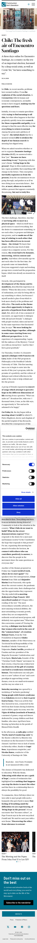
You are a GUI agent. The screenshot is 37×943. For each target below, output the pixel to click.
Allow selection (18, 506)
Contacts (18, 914)
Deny (18, 512)
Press (11, 920)
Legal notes (5, 939)
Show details (26, 492)
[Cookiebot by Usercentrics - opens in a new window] (26, 428)
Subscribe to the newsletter (18, 902)
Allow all (18, 499)
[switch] (32, 471)
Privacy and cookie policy (16, 939)
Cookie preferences (30, 939)
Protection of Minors (21, 920)
